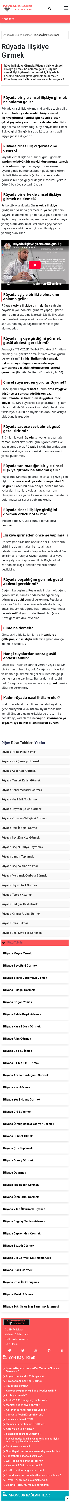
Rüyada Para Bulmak (14, 923)
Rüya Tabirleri (25, 34)
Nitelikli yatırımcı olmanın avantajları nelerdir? (33, 1451)
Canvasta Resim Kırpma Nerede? (25, 1414)
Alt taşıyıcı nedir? (16, 1395)
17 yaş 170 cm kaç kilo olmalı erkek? (27, 1480)
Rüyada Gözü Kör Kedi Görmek (24, 1381)
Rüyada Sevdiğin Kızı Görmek (20, 837)
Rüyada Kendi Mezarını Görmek (21, 790)
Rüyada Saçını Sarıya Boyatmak (22, 847)
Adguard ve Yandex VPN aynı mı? (25, 1376)
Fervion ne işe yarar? (18, 1446)
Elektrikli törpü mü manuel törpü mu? (27, 1484)
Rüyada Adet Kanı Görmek (18, 770)
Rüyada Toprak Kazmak (16, 894)
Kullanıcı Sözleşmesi (17, 1334)
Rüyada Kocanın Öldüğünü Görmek (24, 818)
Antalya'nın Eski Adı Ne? (20, 1429)
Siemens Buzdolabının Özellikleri (25, 1424)
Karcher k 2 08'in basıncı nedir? (24, 1465)
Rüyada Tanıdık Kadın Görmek (20, 780)
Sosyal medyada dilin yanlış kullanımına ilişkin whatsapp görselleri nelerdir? (32, 1440)
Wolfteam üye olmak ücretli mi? (24, 1460)
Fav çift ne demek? (17, 1385)
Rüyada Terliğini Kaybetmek (19, 904)
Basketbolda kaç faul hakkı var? (24, 1456)
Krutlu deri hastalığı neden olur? (25, 1470)
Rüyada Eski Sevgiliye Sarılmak (21, 933)
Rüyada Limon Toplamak (17, 856)
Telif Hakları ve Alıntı (16, 1339)
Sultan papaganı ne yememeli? (23, 1433)
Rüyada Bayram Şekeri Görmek (21, 809)
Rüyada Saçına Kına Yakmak (19, 866)
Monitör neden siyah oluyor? (23, 1405)
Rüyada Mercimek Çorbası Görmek (24, 875)
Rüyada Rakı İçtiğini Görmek (19, 828)
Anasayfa (8, 19)
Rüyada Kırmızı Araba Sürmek (20, 913)
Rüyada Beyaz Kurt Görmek (19, 885)
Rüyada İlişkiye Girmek (46, 34)
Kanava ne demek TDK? (19, 1419)
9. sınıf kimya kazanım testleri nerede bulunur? (33, 1475)
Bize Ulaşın (11, 1344)
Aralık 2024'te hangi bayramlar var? (26, 1400)
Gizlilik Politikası (14, 1329)
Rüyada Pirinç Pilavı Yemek (18, 752)
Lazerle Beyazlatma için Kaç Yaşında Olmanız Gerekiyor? (32, 1370)
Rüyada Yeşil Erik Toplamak (19, 799)
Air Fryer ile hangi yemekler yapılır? (26, 1409)
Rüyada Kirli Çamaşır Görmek (20, 761)
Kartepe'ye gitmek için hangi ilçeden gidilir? (31, 1390)
